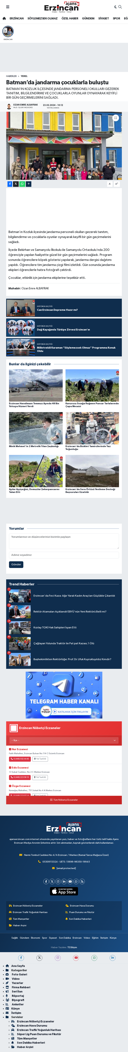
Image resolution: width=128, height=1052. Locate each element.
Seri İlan (16, 991)
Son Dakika (65, 938)
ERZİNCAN (17, 18)
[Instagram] (58, 881)
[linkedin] (113, 958)
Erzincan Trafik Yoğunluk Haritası (30, 912)
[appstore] (64, 891)
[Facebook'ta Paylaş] (10, 184)
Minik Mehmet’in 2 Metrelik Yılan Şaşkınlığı (34, 446)
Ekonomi (35, 938)
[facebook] (21, 958)
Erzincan (77, 938)
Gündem (24, 938)
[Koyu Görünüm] (115, 7)
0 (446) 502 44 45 (21, 759)
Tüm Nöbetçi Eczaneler (65, 800)
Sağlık (15, 938)
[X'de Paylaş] (16, 184)
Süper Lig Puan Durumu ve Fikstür (39, 1034)
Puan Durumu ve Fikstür (81, 912)
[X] (52, 881)
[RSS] (82, 881)
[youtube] (76, 958)
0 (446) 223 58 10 (21, 777)
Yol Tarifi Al (41, 759)
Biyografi (17, 1000)
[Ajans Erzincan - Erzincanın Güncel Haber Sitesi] (61, 7)
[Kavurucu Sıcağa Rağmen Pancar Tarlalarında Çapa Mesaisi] (92, 385)
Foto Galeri (19, 974)
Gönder (16, 564)
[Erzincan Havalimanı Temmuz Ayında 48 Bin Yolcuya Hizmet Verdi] (36, 385)
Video (87, 938)
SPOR (116, 18)
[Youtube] (70, 881)
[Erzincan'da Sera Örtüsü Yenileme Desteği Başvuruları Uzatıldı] (92, 471)
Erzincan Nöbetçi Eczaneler (28, 905)
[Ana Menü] (7, 7)
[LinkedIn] (64, 881)
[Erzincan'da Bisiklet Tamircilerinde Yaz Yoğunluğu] (92, 428)
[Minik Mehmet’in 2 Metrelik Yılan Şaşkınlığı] (36, 428)
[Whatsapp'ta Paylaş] (22, 184)
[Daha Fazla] (28, 184)
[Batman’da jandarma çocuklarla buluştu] (64, 146)
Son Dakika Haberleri (80, 919)
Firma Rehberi (20, 987)
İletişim (104, 938)
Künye (113, 938)
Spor (44, 938)
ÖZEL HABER (70, 18)
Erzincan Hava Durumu (82, 905)
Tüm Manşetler (21, 919)
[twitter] (39, 958)
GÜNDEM (88, 18)
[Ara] (120, 7)
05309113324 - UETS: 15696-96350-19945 (66, 861)
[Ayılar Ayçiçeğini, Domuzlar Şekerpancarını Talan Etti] (36, 471)
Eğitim (95, 938)
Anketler (17, 1004)
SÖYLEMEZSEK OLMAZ (43, 18)
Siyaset (53, 938)
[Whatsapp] (76, 881)
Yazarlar (17, 983)
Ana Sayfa (18, 966)
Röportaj (17, 995)
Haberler (11, 76)
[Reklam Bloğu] (64, 695)
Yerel (24, 76)
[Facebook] (46, 881)
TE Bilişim (72, 947)
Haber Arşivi (19, 925)
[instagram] (58, 958)
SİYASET (103, 18)
